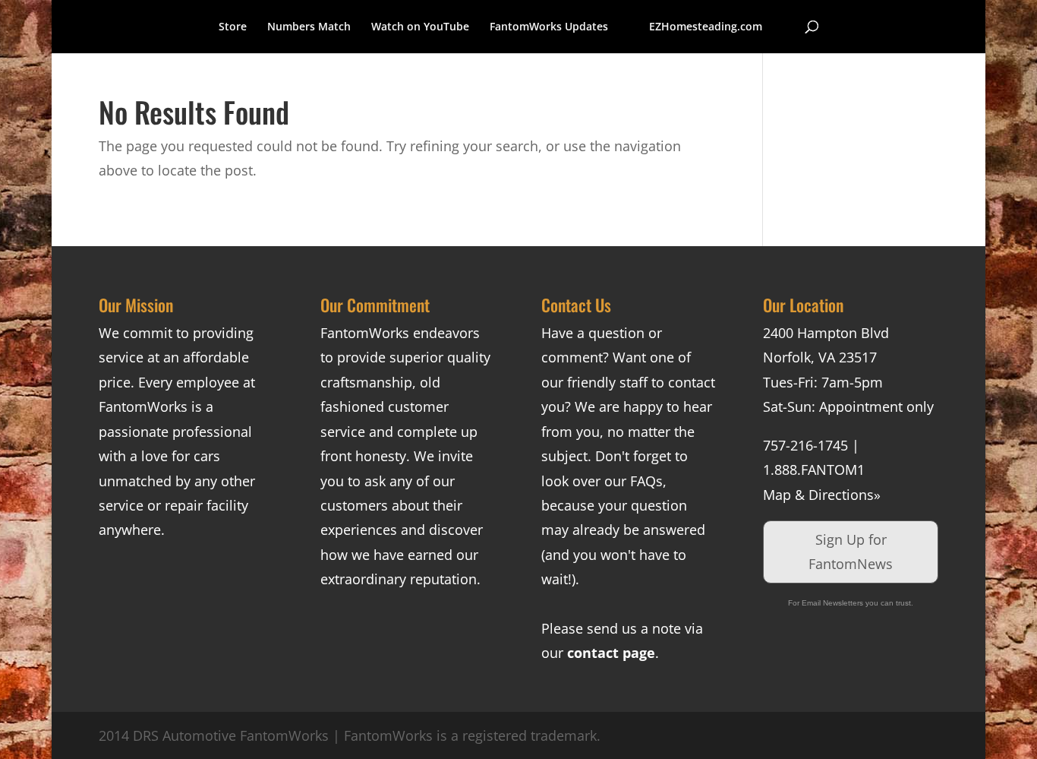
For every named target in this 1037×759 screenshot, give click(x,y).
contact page (611, 653)
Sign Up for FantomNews (850, 551)
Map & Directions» (822, 494)
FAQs (646, 481)
